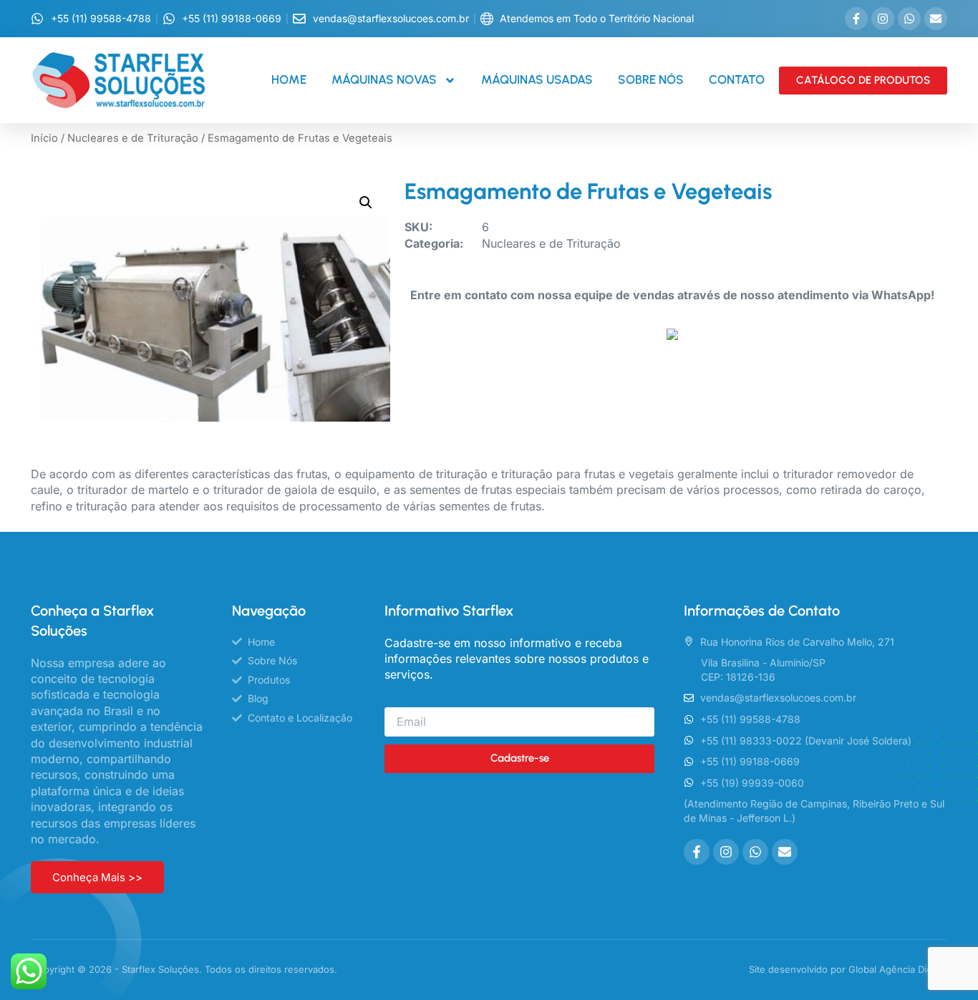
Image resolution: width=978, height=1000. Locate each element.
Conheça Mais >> (97, 877)
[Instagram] (882, 18)
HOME (288, 79)
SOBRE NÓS (651, 79)
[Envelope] (935, 18)
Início (44, 138)
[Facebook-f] (856, 18)
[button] (366, 202)
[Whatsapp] (909, 18)
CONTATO (737, 79)
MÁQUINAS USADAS (537, 79)
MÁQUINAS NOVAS (384, 79)
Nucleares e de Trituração (132, 138)
